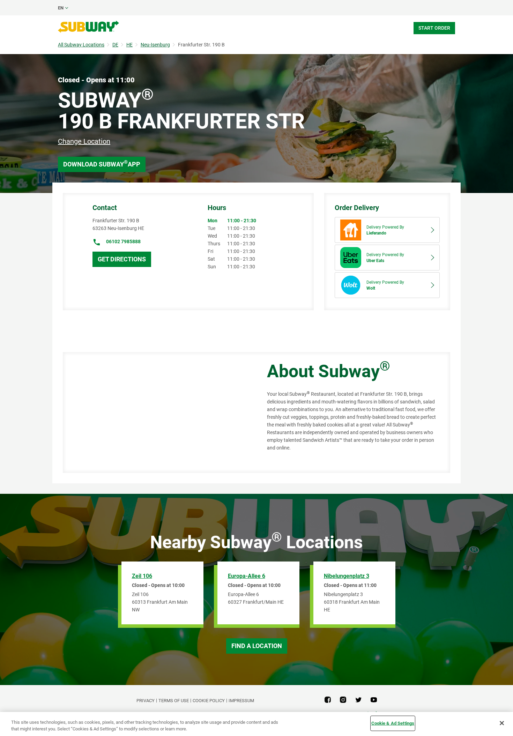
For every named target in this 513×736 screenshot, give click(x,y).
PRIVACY (145, 700)
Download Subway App (101, 163)
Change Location (84, 141)
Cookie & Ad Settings (393, 723)
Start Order (434, 28)
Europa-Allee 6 (246, 576)
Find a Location (256, 645)
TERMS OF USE (173, 700)
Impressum (241, 700)
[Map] (157, 412)
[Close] (502, 723)
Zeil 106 (142, 576)
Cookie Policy (209, 700)
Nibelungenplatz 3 (346, 576)
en (61, 8)
